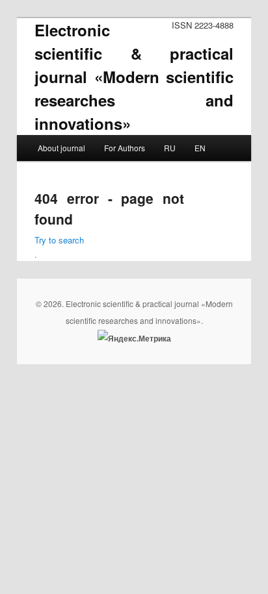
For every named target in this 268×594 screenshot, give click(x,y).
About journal (61, 147)
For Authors (124, 147)
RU (170, 147)
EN (200, 147)
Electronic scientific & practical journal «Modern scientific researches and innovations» (133, 76)
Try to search (59, 240)
